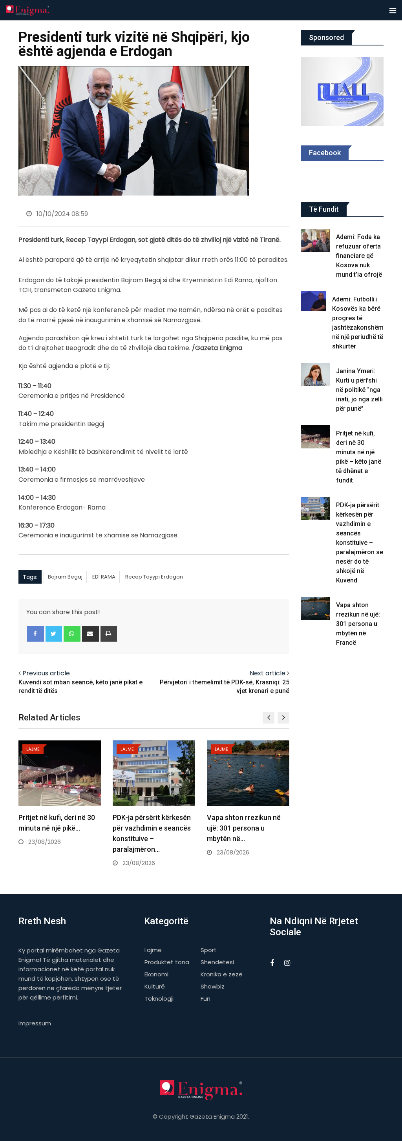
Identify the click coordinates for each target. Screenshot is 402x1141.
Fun (205, 998)
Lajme (153, 950)
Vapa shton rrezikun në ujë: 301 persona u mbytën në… (244, 828)
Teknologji (159, 998)
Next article (267, 673)
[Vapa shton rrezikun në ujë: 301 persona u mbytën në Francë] (315, 608)
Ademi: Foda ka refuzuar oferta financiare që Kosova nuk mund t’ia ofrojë (359, 255)
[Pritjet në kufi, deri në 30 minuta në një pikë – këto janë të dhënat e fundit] (315, 436)
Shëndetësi (217, 962)
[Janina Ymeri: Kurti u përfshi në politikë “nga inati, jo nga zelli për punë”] (315, 374)
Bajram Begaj (65, 576)
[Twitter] (54, 634)
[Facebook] (35, 634)
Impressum (34, 1023)
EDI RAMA (103, 576)
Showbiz (213, 986)
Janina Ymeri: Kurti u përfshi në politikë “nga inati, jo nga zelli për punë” (359, 389)
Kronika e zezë (222, 974)
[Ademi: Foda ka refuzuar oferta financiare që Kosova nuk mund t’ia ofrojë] (315, 240)
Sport (209, 950)
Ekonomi (156, 974)
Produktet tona (166, 962)
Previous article (46, 673)
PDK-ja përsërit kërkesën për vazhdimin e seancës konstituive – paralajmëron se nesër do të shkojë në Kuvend (359, 542)
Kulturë (154, 986)
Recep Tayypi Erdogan (154, 576)
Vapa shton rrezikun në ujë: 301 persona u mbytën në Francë (358, 623)
